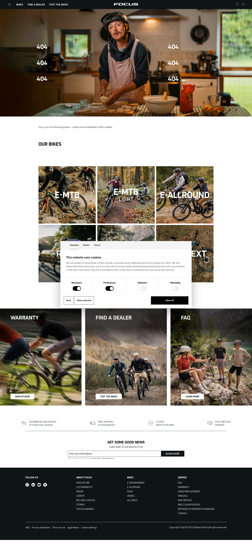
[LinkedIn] (33, 485)
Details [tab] (86, 245)
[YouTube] (39, 485)
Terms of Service (107, 458)
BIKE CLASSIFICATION (189, 504)
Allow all (170, 300)
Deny (68, 300)
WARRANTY (183, 487)
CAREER (80, 495)
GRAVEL (131, 495)
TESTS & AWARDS (85, 509)
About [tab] (97, 245)
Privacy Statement (41, 527)
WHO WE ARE (83, 482)
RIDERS (80, 491)
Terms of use (58, 527)
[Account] (243, 4)
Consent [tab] (74, 245)
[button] (9, 4)
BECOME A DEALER (85, 500)
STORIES (80, 504)
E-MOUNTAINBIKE (136, 482)
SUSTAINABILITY (84, 487)
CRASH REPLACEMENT (189, 491)
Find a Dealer (36, 4)
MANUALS (183, 495)
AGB (27, 527)
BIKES (19, 4)
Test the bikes (58, 4)
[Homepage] (126, 4)
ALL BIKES (132, 500)
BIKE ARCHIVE (185, 500)
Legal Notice (73, 527)
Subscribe (173, 453)
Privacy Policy (97, 458)
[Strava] (45, 485)
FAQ (180, 482)
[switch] (109, 288)
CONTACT (182, 513)
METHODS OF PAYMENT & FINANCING (196, 509)
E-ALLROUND (133, 487)
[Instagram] (27, 485)
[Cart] (237, 4)
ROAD (130, 491)
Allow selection (84, 300)
